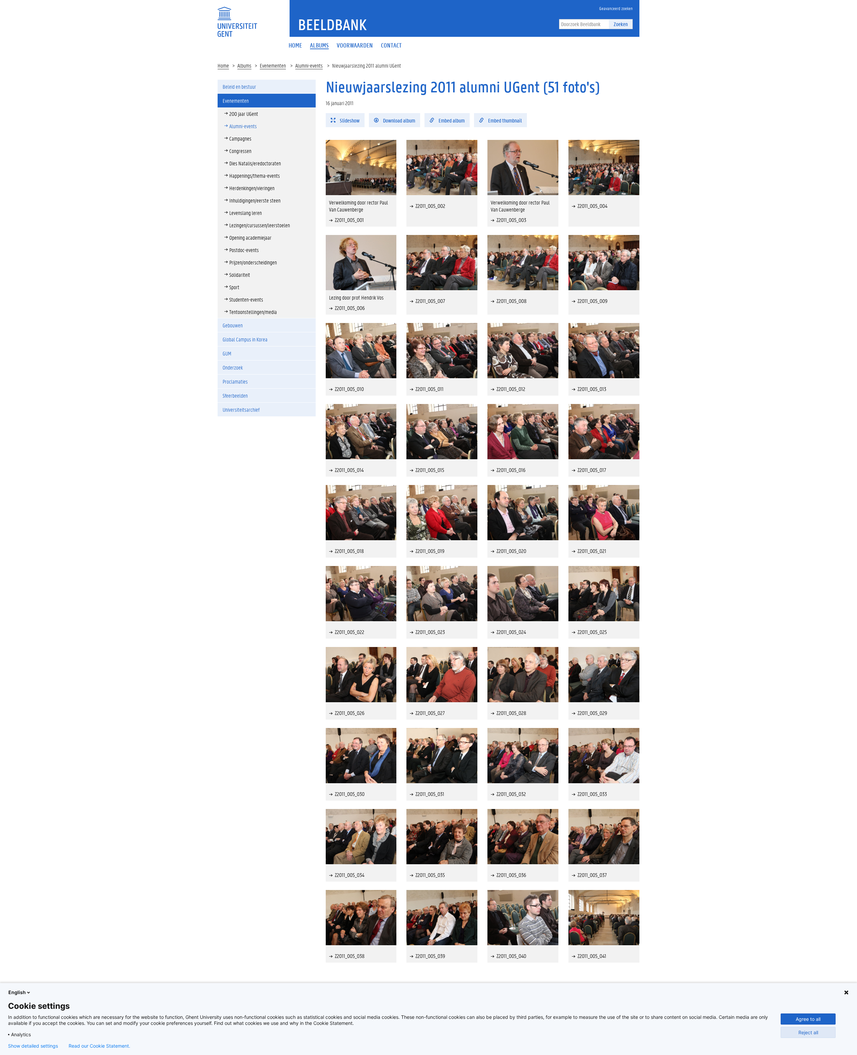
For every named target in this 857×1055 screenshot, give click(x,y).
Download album (398, 120)
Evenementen (273, 65)
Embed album (451, 120)
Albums (244, 65)
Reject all (808, 1032)
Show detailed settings (33, 1046)
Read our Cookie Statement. (99, 1046)
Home (223, 65)
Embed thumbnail (504, 120)
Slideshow (349, 120)
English (17, 992)
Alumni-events (309, 65)
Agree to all (808, 1019)
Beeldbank (332, 24)
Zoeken (621, 23)
